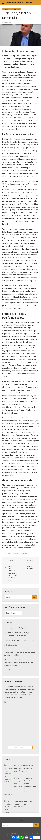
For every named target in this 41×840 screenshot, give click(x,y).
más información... (11, 670)
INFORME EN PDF (20, 747)
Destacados (7, 9)
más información (10, 645)
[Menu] (3, 3)
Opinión (17, 9)
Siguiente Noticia (29, 564)
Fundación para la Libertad (18, 2)
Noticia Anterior (13, 570)
